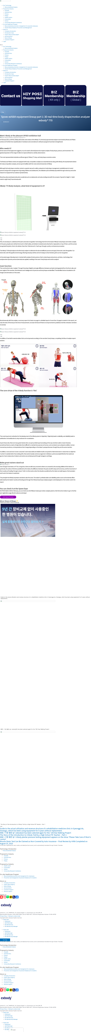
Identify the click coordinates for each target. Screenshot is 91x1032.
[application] (11, 5)
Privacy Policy (3, 916)
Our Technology (7, 5)
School (6, 21)
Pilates (6, 15)
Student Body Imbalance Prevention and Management (18, 27)
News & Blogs (8, 38)
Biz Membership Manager (11, 926)
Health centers (8, 17)
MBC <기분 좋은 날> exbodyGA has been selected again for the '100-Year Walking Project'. (25, 729)
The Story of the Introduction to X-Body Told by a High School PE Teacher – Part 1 (23, 824)
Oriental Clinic (8, 12)
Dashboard (7, 921)
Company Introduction (10, 31)
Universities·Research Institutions (13, 22)
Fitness (7, 14)
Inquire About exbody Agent (12, 34)
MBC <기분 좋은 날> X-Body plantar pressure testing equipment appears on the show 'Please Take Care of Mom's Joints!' (45, 838)
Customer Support (9, 39)
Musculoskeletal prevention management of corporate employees (21, 26)
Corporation (8, 19)
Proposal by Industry (8, 9)
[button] (45, 45)
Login (4, 41)
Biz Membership (9, 924)
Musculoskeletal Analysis (11, 7)
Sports (2, 114)
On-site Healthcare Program (10, 24)
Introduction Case (9, 33)
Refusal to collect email (14, 916)
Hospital (7, 10)
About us (5, 29)
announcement (8, 36)
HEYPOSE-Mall (8, 923)
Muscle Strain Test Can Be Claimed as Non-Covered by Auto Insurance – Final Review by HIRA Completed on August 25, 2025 (43, 842)
